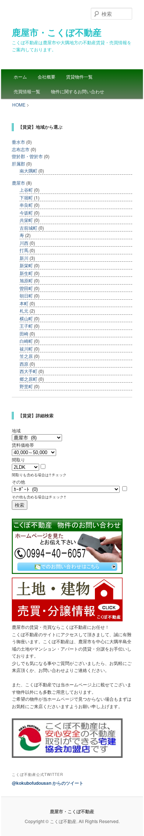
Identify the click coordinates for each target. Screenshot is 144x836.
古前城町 (28, 227)
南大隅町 (28, 170)
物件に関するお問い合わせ (77, 91)
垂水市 (18, 142)
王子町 (26, 326)
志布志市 (21, 149)
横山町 (26, 318)
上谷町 (26, 190)
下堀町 (26, 197)
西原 (24, 363)
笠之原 (26, 356)
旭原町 (26, 280)
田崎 (24, 333)
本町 (24, 303)
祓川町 (26, 348)
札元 (24, 310)
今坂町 (26, 212)
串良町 (26, 205)
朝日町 (26, 295)
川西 (24, 243)
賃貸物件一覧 (79, 76)
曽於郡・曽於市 (27, 156)
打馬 (24, 250)
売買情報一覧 (27, 91)
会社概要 (46, 76)
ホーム (20, 76)
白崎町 (26, 341)
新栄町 (26, 265)
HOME (18, 104)
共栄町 (26, 220)
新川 (24, 258)
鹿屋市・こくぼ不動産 (57, 32)
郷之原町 (28, 379)
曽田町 (26, 288)
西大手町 (28, 371)
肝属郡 (18, 163)
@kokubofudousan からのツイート (47, 783)
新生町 (26, 273)
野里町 (26, 386)
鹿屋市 (18, 183)
